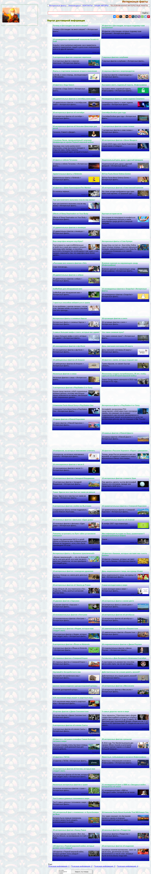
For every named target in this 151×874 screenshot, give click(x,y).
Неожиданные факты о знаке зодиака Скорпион (123, 99)
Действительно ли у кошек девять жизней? (121, 672)
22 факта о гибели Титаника (65, 160)
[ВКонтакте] (114, 16)
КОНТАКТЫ (88, 6)
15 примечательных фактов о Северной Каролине (124, 506)
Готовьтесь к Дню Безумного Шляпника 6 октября (124, 658)
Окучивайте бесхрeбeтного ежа (67, 672)
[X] (120, 16)
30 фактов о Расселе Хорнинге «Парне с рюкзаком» (125, 451)
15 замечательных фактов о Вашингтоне (120, 629)
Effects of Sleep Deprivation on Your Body (70, 214)
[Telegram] (145, 16)
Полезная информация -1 (58, 866)
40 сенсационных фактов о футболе (69, 346)
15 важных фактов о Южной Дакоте (117, 433)
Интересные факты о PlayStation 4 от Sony (121, 405)
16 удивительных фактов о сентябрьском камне (74, 99)
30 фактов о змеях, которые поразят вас (120, 360)
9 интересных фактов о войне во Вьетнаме (72, 506)
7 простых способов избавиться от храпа (71, 303)
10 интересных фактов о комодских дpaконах (73, 571)
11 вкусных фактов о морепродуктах (118, 71)
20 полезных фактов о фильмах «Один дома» (73, 520)
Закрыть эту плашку (81, 872)
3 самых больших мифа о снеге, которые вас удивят (76, 332)
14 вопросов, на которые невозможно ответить (74, 451)
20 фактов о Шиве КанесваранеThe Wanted (72, 188)
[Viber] (139, 16)
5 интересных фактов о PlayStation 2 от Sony (72, 388)
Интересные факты (136, 1)
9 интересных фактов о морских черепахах (72, 57)
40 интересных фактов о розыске (117, 739)
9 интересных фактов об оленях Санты (70, 725)
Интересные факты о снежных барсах (70, 318)
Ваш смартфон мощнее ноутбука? (68, 241)
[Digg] (127, 16)
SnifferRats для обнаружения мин (67, 289)
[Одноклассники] (117, 16)
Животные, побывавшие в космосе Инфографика (124, 757)
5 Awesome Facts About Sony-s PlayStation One (73, 405)
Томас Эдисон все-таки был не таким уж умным (74, 492)
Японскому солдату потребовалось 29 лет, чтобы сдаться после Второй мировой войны (124, 375)
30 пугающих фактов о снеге (114, 318)
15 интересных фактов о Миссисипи (118, 686)
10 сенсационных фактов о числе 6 (68, 464)
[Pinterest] (148, 16)
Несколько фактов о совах (64, 374)
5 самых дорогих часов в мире (115, 711)
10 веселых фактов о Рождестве (116, 830)
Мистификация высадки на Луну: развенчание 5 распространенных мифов (123, 535)
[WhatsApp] (142, 16)
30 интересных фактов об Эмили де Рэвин (72, 585)
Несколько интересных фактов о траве (70, 785)
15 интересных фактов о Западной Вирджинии (73, 478)
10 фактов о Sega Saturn (63, 85)
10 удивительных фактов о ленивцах (69, 227)
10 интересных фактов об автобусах (118, 615)
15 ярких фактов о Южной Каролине (69, 419)
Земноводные (74, 6)
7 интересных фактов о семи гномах (118, 126)
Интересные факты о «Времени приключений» (74, 553)
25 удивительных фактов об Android (118, 520)
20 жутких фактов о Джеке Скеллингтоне (71, 711)
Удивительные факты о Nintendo (67, 174)
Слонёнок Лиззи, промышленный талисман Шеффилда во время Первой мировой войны (73, 141)
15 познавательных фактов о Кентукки (70, 615)
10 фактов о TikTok (61, 757)
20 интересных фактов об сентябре (68, 113)
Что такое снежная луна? (113, 332)
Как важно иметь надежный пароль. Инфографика (124, 85)
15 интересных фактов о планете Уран (119, 478)
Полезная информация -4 (127, 866)
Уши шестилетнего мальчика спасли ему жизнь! (74, 200)
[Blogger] (123, 16)
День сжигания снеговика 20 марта (117, 346)
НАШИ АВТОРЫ (101, 6)
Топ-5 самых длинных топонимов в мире (71, 798)
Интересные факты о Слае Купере (117, 241)
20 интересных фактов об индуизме (118, 846)
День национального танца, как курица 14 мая (122, 571)
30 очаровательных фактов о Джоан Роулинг (122, 644)
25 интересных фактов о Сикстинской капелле (122, 188)
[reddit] (130, 16)
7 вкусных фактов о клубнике (115, 57)
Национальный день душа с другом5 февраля (122, 160)
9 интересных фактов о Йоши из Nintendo (71, 644)
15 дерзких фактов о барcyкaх (66, 601)
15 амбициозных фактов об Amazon (69, 360)
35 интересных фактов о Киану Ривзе (69, 830)
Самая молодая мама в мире (114, 585)
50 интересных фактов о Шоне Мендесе (119, 140)
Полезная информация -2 (81, 866)
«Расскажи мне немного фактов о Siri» (70, 263)
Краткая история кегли (112, 214)
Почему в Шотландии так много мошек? (70, 26)
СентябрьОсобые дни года (114, 113)
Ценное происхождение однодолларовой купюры (75, 686)
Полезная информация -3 (104, 866)
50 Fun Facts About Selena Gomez (116, 174)
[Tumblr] (136, 16)
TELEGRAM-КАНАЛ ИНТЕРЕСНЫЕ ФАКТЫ (129, 6)
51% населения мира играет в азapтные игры (73, 698)
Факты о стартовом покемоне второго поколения (75, 71)
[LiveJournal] (133, 16)
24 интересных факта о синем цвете (118, 601)
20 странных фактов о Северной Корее (70, 658)
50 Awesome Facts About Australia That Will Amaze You (125, 812)
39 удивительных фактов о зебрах (68, 275)
